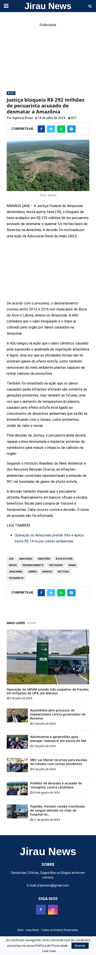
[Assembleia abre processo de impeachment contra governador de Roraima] (17, 715)
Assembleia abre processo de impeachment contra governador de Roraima (58, 714)
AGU (11, 559)
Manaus (47, 571)
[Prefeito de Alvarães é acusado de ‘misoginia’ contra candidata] (17, 788)
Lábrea (32, 571)
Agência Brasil (23, 118)
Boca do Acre (64, 559)
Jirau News (48, 6)
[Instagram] (53, 910)
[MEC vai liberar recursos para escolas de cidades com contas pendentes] (17, 765)
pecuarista (16, 578)
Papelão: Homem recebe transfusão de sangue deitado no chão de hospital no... (57, 810)
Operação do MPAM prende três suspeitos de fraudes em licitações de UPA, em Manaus (48, 691)
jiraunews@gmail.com (53, 885)
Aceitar (80, 945)
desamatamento (33, 565)
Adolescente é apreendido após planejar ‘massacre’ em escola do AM (58, 739)
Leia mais (49, 951)
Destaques (56, 565)
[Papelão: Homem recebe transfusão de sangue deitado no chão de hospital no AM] (17, 811)
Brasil (11, 93)
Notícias (63, 571)
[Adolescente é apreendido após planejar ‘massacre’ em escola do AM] (17, 742)
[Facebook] (41, 910)
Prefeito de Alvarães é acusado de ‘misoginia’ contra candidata (56, 785)
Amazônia (44, 559)
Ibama (49, 469)
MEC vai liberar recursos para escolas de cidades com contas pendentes (58, 762)
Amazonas (25, 559)
